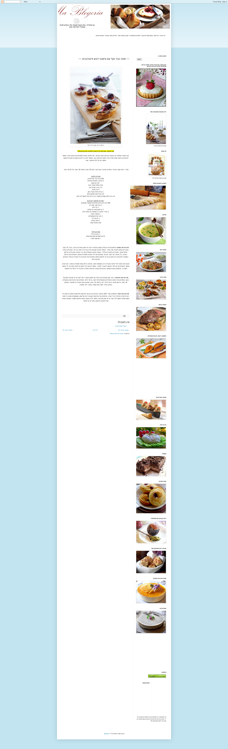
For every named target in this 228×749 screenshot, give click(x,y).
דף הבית (95, 330)
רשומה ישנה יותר (67, 330)
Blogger (106, 733)
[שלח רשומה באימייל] (124, 315)
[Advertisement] (123, 46)
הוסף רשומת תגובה (120, 326)
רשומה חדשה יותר (123, 330)
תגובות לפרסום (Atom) (117, 333)
